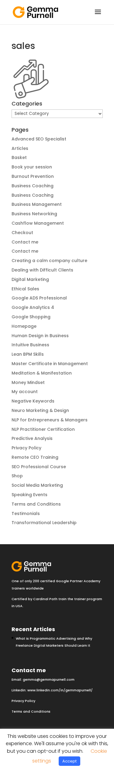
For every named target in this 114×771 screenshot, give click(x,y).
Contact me (25, 242)
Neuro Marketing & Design (40, 410)
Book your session (32, 167)
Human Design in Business (40, 336)
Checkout (22, 233)
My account (25, 392)
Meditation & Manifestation (42, 373)
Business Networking (34, 214)
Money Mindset (28, 382)
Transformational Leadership (44, 523)
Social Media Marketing (37, 485)
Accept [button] (69, 761)
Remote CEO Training (35, 457)
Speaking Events (29, 495)
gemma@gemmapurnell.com (48, 679)
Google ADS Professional (39, 298)
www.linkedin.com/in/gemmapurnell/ (60, 690)
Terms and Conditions (36, 504)
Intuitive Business (30, 345)
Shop (17, 476)
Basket (19, 157)
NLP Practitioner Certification (43, 429)
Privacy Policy (26, 448)
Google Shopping (31, 317)
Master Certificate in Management (50, 364)
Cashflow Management (38, 223)
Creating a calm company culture (49, 261)
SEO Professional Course (39, 467)
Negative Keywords (33, 401)
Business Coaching (33, 186)
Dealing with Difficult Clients (42, 270)
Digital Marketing (30, 279)
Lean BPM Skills (28, 354)
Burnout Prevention (33, 176)
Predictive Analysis (32, 438)
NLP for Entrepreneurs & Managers (50, 420)
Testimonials (26, 513)
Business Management (37, 204)
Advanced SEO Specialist (39, 139)
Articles (20, 148)
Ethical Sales (25, 289)
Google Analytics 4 (33, 307)
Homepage (24, 326)
